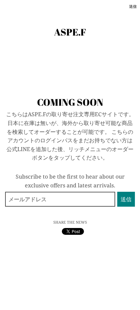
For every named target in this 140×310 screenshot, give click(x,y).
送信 (133, 6)
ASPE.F (70, 32)
